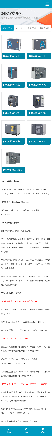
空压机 (13, 4)
